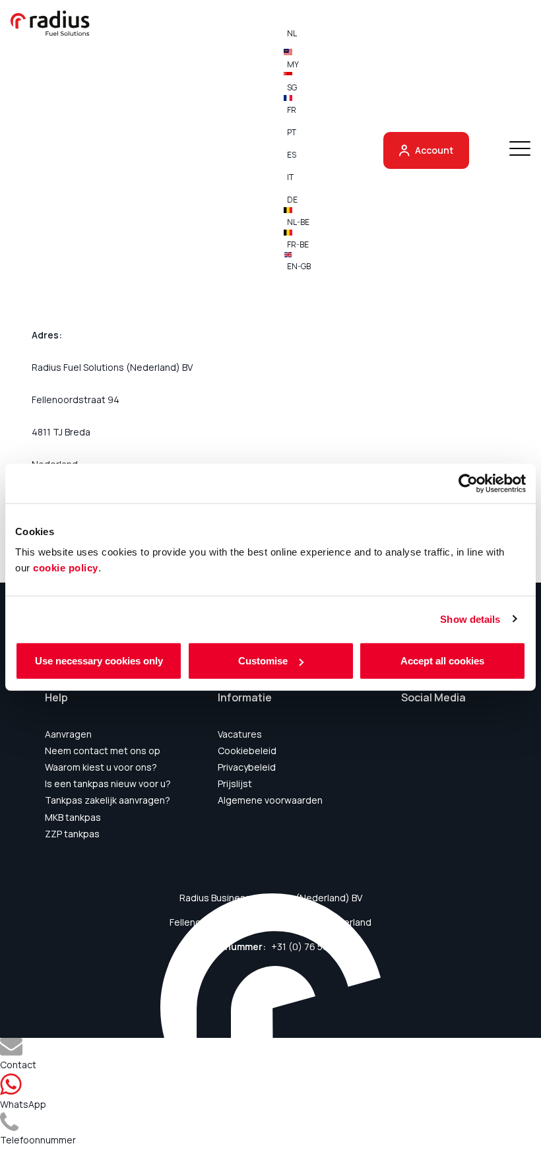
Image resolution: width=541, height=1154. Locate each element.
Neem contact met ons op (102, 750)
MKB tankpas (73, 817)
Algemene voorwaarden (270, 800)
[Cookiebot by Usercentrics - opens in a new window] (468, 483)
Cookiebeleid (247, 750)
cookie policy (65, 567)
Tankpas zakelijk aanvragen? (107, 800)
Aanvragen (68, 734)
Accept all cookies (442, 660)
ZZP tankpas (72, 833)
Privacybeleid (247, 767)
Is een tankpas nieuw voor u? (108, 783)
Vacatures (240, 734)
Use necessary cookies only (99, 660)
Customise (263, 660)
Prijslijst (235, 783)
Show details (470, 618)
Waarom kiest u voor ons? (101, 767)
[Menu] (519, 150)
